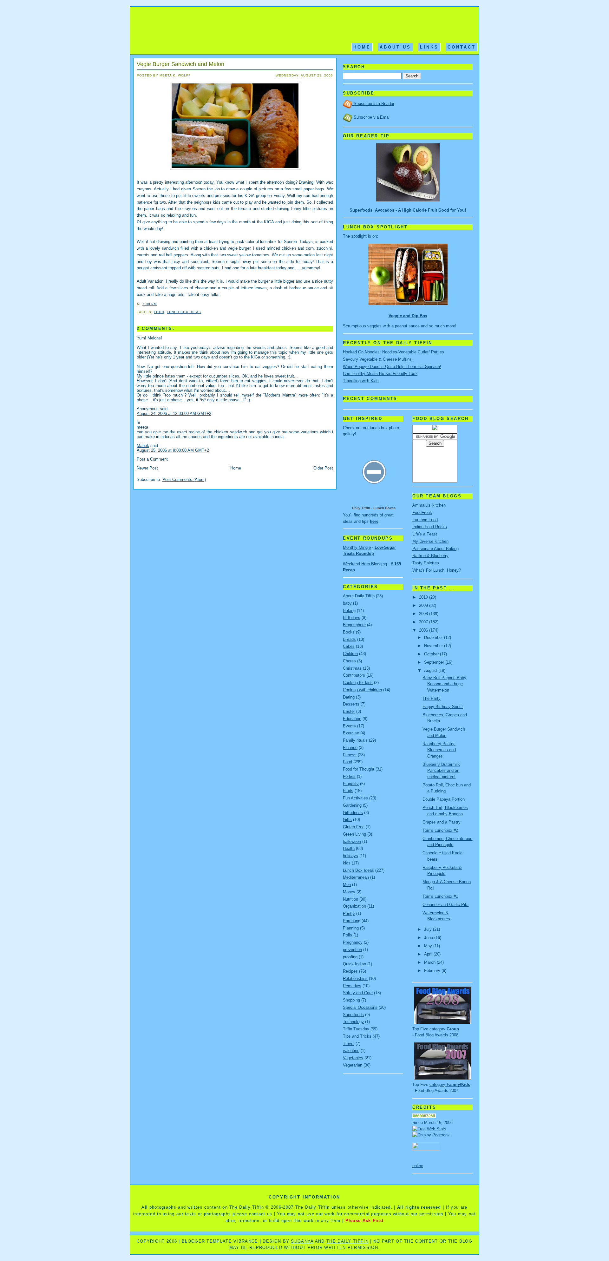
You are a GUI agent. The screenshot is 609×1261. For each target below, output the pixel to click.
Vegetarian (352, 1065)
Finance (350, 747)
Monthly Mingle (357, 547)
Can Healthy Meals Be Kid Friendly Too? (380, 373)
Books (349, 632)
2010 (424, 597)
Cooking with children (362, 689)
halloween (352, 841)
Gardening (352, 805)
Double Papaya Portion (443, 799)
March (430, 962)
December (434, 637)
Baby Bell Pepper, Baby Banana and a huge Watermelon (444, 684)
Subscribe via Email (371, 117)
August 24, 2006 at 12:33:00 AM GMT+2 (174, 413)
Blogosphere (354, 624)
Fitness (350, 754)
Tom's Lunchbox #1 (440, 896)
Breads (349, 639)
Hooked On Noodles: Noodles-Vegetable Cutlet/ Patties (393, 352)
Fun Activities (355, 798)
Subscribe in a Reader (373, 103)
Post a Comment (152, 459)
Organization (354, 906)
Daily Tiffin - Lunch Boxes (374, 508)
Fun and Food (425, 519)
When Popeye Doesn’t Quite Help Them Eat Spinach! (392, 366)
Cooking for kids (358, 682)
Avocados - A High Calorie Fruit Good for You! (420, 210)
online (417, 1165)
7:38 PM (149, 304)
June (429, 937)
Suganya (302, 1241)
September (434, 662)
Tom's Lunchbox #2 (440, 830)
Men (347, 884)
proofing (350, 957)
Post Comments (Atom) (184, 479)
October (432, 654)
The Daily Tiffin (246, 1207)
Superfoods (353, 1014)
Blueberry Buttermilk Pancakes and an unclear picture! (441, 770)
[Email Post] (158, 304)
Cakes (349, 646)
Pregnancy (353, 942)
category (444, 1029)
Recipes (350, 971)
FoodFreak (422, 512)
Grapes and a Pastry (441, 822)
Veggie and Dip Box (408, 315)
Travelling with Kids (361, 380)
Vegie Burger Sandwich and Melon (180, 64)
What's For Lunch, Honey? (436, 570)
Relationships (355, 978)
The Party (431, 698)
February (433, 970)
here (374, 521)
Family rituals (355, 740)
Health (349, 848)
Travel (348, 1043)
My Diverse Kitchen (430, 541)
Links (429, 47)
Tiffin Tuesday (356, 1029)
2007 (424, 622)
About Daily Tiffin (359, 596)
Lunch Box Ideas (184, 312)
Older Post (323, 468)
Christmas (352, 668)
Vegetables (353, 1057)
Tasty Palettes (425, 563)
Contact (462, 47)
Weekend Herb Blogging (365, 564)
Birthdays (351, 617)
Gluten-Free (353, 826)
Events (349, 726)
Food (159, 312)
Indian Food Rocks (429, 526)
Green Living (354, 834)
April (429, 954)
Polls (347, 935)
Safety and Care (358, 992)
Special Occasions (360, 1007)
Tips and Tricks (357, 1036)
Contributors (354, 675)
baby (347, 603)
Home (362, 47)
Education (352, 718)
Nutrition (350, 899)
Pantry (349, 913)
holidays (350, 855)
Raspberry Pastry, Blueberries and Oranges (439, 750)
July (428, 929)
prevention (352, 949)
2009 (424, 605)
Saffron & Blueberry (430, 555)
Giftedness (353, 812)
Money (349, 892)
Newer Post (147, 468)
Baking (349, 610)
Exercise (351, 733)
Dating (349, 697)
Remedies (352, 985)
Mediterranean (356, 877)
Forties (349, 776)
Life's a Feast (424, 534)
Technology (353, 1021)
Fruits (348, 790)
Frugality (351, 783)
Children (350, 653)
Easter (349, 711)
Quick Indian (354, 964)
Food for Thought (358, 769)
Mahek (143, 445)
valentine (351, 1050)
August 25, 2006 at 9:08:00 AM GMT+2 (173, 450)
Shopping (351, 1000)
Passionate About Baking (435, 548)
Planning (351, 928)
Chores (349, 661)
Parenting (351, 920)
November (434, 645)
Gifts (347, 819)
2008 (424, 613)
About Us (395, 47)
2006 (424, 630)
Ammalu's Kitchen (429, 505)
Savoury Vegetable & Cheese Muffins (377, 359)
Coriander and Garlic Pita (445, 904)
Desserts (351, 704)
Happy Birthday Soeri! (442, 706)
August (431, 670)
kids (346, 863)
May (428, 945)
